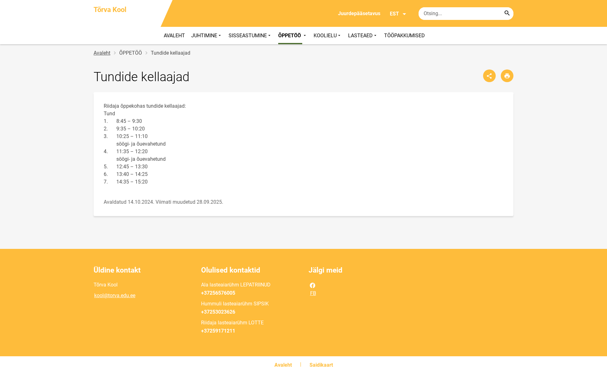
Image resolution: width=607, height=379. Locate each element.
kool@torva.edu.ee (114, 295)
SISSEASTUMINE (248, 36)
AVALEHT (174, 36)
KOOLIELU (325, 36)
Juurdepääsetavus (359, 13)
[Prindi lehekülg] (507, 75)
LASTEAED (360, 36)
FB (313, 293)
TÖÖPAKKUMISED (404, 36)
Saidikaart (321, 365)
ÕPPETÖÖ (290, 36)
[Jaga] (489, 75)
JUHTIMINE (204, 36)
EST (394, 14)
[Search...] (507, 13)
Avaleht (102, 53)
